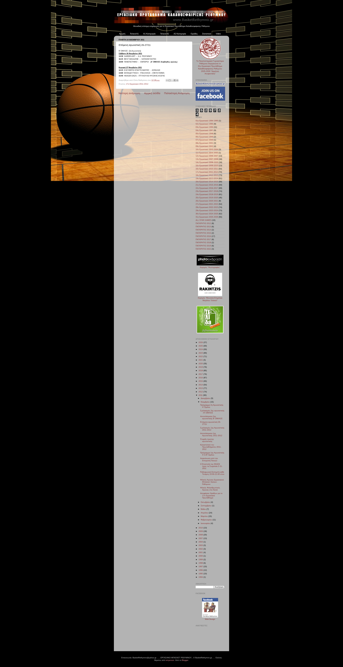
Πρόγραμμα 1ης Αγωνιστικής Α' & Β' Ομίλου (212, 454)
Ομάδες (194, 34)
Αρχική (122, 34)
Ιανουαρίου (206, 523)
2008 (201, 535)
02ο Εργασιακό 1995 (204, 124)
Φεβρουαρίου (206, 520)
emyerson (170, 660)
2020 (201, 364)
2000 (201, 556)
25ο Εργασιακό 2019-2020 (207, 198)
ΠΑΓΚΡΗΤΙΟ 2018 (203, 243)
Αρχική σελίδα (152, 93)
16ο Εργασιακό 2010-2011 (207, 169)
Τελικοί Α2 (164, 34)
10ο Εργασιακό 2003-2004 (207, 150)
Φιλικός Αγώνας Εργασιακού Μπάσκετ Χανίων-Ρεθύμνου (212, 482)
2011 (201, 395)
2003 (201, 545)
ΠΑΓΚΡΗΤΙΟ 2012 (203, 223)
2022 (201, 356)
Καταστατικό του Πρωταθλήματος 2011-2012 (210, 447)
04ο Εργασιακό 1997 (204, 130)
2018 (201, 371)
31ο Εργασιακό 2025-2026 (207, 217)
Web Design (210, 619)
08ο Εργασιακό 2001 (204, 143)
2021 (201, 360)
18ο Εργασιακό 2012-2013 (207, 175)
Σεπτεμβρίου (206, 506)
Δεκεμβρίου (206, 398)
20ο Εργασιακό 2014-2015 (207, 182)
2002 (201, 549)
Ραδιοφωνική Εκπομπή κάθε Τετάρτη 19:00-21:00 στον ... (212, 474)
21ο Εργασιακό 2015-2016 (207, 185)
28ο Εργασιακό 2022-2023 (207, 207)
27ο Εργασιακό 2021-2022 (207, 204)
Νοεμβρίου (205, 402)
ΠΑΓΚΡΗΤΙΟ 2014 (203, 230)
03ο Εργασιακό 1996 (204, 127)
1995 (201, 574)
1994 (201, 577)
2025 (201, 346)
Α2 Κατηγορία (180, 34)
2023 (201, 353)
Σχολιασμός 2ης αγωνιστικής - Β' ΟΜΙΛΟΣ (212, 412)
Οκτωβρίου (206, 502)
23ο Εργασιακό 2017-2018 (207, 191)
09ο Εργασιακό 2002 (204, 146)
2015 (201, 381)
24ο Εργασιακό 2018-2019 (207, 194)
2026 (201, 342)
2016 (201, 378)
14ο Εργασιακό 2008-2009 (207, 162)
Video (218, 34)
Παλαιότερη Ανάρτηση (177, 93)
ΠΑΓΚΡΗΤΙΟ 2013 (203, 227)
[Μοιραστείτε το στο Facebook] (174, 80)
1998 (201, 563)
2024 (201, 349)
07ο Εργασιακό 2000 (204, 140)
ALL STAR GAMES (203, 220)
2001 (201, 552)
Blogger (185, 660)
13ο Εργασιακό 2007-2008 (207, 159)
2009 (201, 531)
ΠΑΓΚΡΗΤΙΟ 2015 (203, 233)
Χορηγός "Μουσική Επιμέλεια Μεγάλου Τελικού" (210, 299)
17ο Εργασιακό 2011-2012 (137, 84)
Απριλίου (205, 513)
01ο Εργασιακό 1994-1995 (207, 121)
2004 (201, 542)
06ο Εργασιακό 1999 (204, 137)
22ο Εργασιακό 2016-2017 (207, 188)
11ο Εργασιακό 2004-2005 (207, 153)
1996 (201, 570)
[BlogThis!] (169, 80)
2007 (201, 538)
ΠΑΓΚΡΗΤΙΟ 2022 (203, 249)
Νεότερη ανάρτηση (129, 93)
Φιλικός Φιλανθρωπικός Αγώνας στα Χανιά (210, 489)
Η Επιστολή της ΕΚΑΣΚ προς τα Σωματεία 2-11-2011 (211, 466)
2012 (201, 392)
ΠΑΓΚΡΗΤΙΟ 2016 (203, 236)
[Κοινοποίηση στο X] (172, 80)
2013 (201, 388)
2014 (201, 385)
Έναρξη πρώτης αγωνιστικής (207, 440)
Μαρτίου (204, 516)
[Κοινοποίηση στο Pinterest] (177, 80)
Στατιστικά (206, 34)
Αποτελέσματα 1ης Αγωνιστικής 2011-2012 (211, 434)
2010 (201, 528)
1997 (201, 567)
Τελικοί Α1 (134, 34)
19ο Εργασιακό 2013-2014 (207, 178)
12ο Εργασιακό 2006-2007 (207, 156)
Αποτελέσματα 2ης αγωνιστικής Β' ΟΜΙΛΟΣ (211, 417)
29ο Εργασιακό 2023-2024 (207, 211)
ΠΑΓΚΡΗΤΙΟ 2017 (203, 239)
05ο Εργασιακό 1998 (204, 134)
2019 (201, 367)
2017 (201, 374)
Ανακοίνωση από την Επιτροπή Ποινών (209, 459)
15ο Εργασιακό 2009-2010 (207, 166)
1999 (201, 560)
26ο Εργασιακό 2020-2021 (207, 201)
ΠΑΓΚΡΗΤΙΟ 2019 (203, 246)
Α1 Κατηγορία (149, 34)
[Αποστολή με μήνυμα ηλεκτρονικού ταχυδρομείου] (167, 80)
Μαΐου (203, 509)
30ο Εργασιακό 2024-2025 (207, 214)
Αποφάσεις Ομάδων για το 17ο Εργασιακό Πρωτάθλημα (211, 495)
